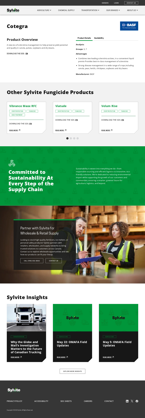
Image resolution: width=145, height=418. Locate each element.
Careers (105, 3)
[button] (67, 138)
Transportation (89, 10)
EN (27, 54)
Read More (12, 103)
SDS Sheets (66, 401)
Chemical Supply (66, 10)
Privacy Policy (14, 401)
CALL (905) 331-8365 (32, 261)
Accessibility (41, 401)
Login (116, 3)
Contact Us (131, 3)
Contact (109, 401)
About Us (131, 10)
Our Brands (112, 10)
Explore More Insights (72, 371)
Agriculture (43, 10)
